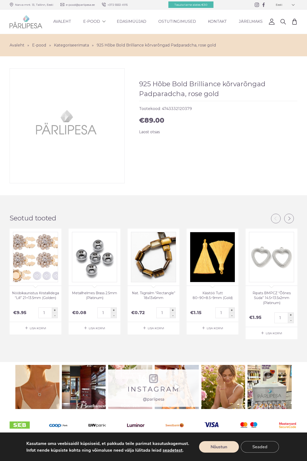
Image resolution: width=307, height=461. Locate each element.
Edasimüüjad (131, 21)
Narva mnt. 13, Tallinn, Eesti (34, 4)
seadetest (173, 450)
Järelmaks (251, 21)
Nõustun (219, 447)
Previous (276, 218)
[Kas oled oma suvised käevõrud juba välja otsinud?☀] (223, 387)
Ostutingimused (177, 21)
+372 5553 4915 (117, 4)
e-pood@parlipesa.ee (80, 4)
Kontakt (217, 21)
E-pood (91, 21)
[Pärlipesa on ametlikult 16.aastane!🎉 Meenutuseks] (84, 387)
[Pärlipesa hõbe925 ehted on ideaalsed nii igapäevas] (37, 387)
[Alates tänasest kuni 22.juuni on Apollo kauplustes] (270, 387)
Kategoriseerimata (71, 45)
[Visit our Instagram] (257, 5)
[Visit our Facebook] (263, 5)
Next (289, 218)
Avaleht (62, 21)
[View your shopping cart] (294, 22)
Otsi (283, 22)
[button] (285, 4)
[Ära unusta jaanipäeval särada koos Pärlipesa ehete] (177, 387)
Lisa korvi (38, 328)
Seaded (259, 447)
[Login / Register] (272, 22)
